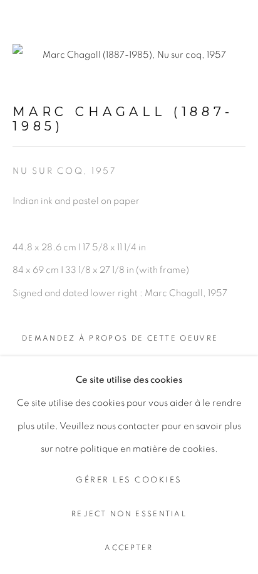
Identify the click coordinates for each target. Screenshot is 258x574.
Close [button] (236, 28)
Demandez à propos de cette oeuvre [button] (120, 338)
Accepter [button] (129, 548)
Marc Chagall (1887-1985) (123, 119)
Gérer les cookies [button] (129, 480)
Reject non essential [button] (129, 514)
